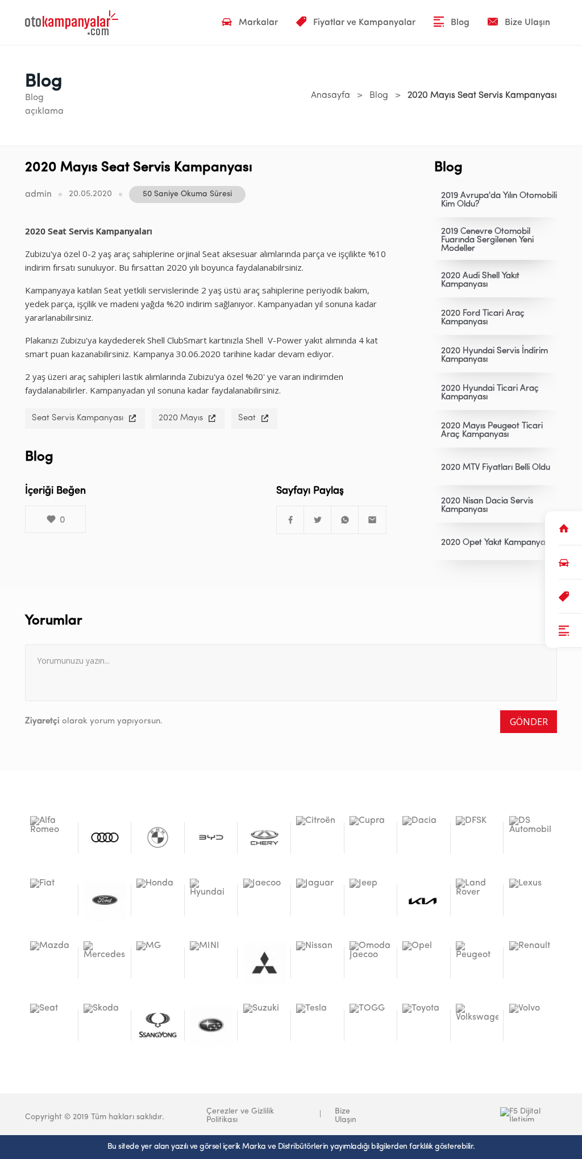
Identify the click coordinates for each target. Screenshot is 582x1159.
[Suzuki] (264, 1025)
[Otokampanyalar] (71, 22)
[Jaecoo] (264, 900)
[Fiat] (51, 900)
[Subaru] (211, 1025)
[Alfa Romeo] (51, 837)
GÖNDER (529, 721)
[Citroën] (317, 837)
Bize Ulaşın (345, 1115)
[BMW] (157, 837)
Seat (247, 418)
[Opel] (423, 962)
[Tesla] (317, 1025)
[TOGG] (371, 1025)
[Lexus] (530, 900)
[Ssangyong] (157, 1025)
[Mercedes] (105, 962)
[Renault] (530, 962)
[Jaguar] (317, 900)
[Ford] (105, 900)
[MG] (157, 962)
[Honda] (157, 900)
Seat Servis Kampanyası (77, 418)
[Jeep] (371, 900)
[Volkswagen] (477, 1025)
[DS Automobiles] (530, 837)
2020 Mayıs (181, 418)
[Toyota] (423, 1025)
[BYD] (211, 837)
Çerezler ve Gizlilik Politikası (240, 1115)
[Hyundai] (211, 900)
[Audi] (105, 837)
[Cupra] (371, 837)
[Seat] (51, 1025)
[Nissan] (317, 962)
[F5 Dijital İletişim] (471, 1114)
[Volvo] (530, 1025)
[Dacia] (423, 837)
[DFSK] (477, 837)
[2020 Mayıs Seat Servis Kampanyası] (290, 519)
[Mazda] (51, 962)
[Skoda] (105, 1025)
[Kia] (423, 900)
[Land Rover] (477, 900)
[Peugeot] (477, 962)
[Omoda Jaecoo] (371, 962)
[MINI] (211, 962)
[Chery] (264, 837)
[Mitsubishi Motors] (264, 962)
